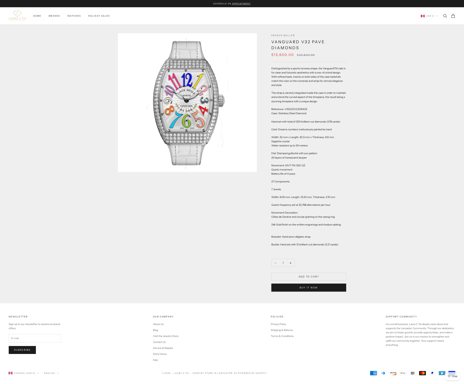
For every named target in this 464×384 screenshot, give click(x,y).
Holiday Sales (99, 15)
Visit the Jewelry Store (166, 336)
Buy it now (309, 287)
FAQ (155, 360)
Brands (54, 15)
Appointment (241, 3)
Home (37, 15)
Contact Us (159, 342)
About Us (158, 324)
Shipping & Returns (282, 330)
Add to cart (309, 276)
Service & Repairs (163, 348)
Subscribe (22, 349)
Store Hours (160, 354)
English (49, 373)
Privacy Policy (278, 324)
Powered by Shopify (252, 373)
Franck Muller (283, 35)
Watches (74, 15)
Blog (155, 330)
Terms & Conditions (282, 336)
